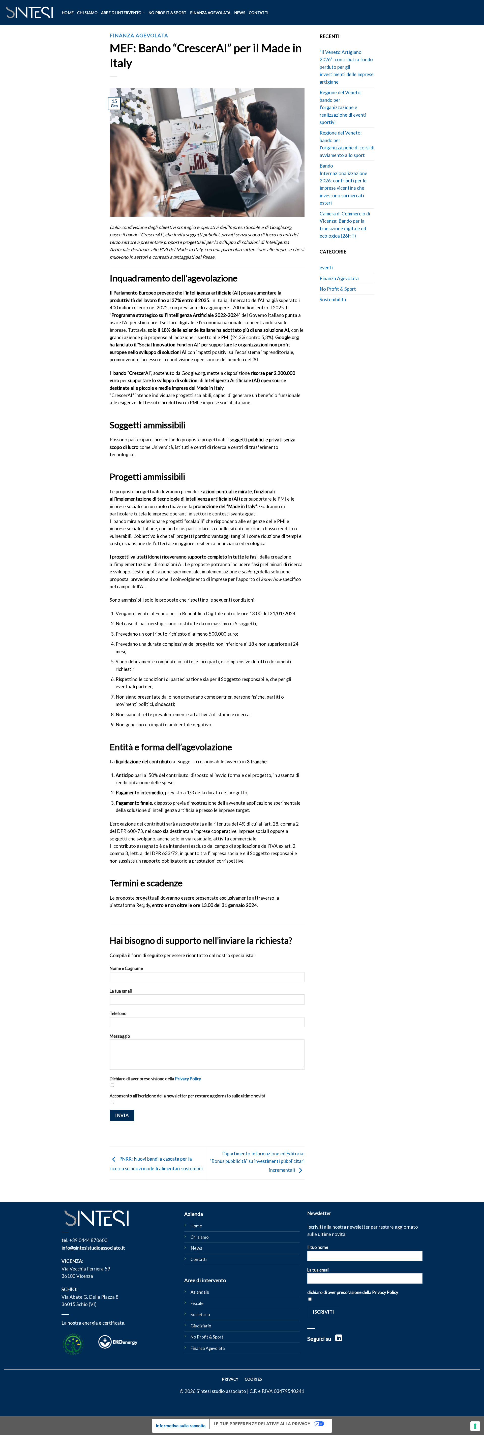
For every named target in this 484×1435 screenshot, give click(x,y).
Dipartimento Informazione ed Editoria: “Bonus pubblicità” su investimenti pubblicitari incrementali (257, 1162)
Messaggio (120, 1036)
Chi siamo (87, 12)
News (239, 12)
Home (68, 12)
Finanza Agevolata (210, 12)
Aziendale (200, 1292)
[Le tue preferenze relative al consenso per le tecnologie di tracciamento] (475, 1426)
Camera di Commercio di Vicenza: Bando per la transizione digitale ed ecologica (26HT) (345, 225)
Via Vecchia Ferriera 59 (86, 1268)
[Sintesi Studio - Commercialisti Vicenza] (29, 12)
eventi (326, 267)
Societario (200, 1314)
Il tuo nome (317, 1247)
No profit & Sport (167, 12)
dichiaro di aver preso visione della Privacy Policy (352, 1292)
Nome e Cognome (126, 968)
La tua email (121, 991)
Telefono (118, 1013)
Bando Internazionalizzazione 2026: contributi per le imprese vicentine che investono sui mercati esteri (343, 184)
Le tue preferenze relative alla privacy (262, 1423)
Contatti (258, 12)
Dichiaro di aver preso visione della (155, 1078)
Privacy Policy (188, 1078)
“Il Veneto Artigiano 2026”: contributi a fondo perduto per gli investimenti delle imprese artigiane (347, 67)
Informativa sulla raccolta (180, 1425)
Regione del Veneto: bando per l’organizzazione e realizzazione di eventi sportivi (343, 107)
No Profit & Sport (338, 289)
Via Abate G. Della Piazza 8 (90, 1297)
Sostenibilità (333, 299)
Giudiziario (201, 1325)
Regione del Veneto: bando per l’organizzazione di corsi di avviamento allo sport (347, 144)
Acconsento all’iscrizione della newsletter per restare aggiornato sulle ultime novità (187, 1095)
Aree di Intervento (121, 12)
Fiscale (197, 1303)
